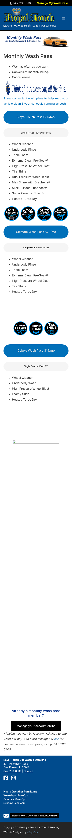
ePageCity (32, 832)
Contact (28, 771)
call (56, 738)
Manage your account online (36, 726)
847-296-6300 (23, 3)
